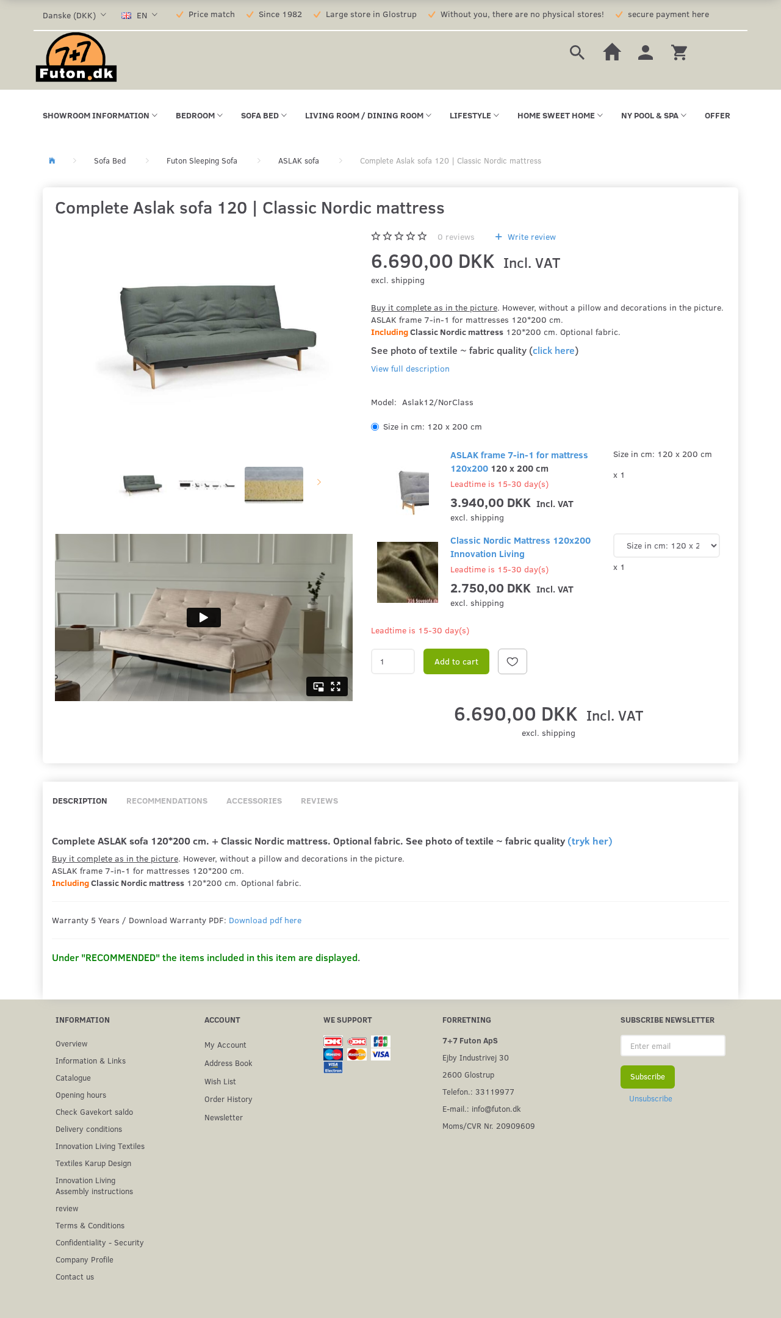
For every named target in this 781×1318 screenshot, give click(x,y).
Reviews (319, 800)
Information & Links (91, 1060)
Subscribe (647, 1076)
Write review (530, 236)
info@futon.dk (496, 1108)
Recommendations (166, 800)
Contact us (75, 1276)
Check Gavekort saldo (94, 1111)
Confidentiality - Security (100, 1242)
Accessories (254, 800)
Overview (71, 1043)
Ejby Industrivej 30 (475, 1057)
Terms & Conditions (90, 1225)
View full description (410, 368)
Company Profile (84, 1259)
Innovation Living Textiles (100, 1145)
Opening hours (81, 1094)
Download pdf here (265, 920)
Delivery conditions (89, 1128)
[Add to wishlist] (512, 661)
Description (79, 800)
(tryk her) (590, 840)
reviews (456, 236)
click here (554, 350)
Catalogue (73, 1077)
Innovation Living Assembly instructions (94, 1185)
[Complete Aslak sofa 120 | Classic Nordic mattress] (204, 334)
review (67, 1208)
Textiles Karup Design (93, 1163)
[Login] (645, 51)
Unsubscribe (650, 1098)
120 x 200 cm (432, 426)
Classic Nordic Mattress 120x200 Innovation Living (520, 546)
